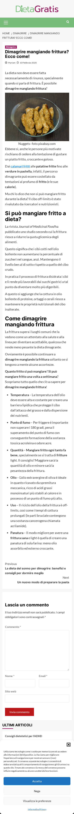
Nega (37, 791)
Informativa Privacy (37, 809)
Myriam (11, 62)
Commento (13, 626)
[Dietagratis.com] (37, 8)
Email (43, 676)
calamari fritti (20, 166)
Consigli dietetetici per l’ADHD (23, 736)
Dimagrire (11, 47)
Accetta (37, 781)
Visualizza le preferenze (37, 801)
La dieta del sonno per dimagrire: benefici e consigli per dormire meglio (35, 568)
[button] (68, 744)
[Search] (68, 22)
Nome (9, 676)
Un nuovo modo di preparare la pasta (43, 580)
